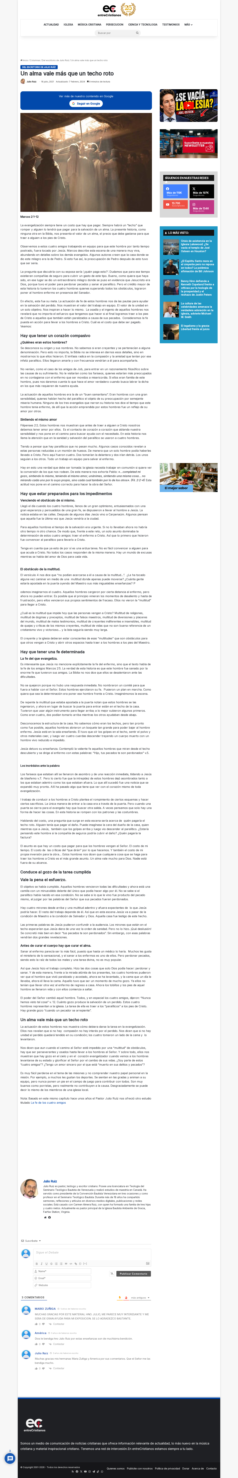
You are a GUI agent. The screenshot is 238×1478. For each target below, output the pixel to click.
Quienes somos (116, 1468)
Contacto (211, 1468)
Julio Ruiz (31, 81)
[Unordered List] (61, 1264)
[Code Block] (70, 1264)
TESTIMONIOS (171, 24)
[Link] (75, 1264)
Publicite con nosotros (140, 1468)
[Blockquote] (66, 1264)
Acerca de (198, 1468)
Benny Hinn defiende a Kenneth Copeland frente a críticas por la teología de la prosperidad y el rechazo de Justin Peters (197, 288)
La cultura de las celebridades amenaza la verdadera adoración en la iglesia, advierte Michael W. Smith (197, 310)
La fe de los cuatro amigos (48, 1102)
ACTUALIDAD (51, 24)
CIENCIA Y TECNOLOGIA (142, 24)
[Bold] (36, 1264)
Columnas (35, 60)
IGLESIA (68, 24)
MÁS (187, 24)
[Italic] (41, 1264)
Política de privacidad (167, 1468)
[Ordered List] (56, 1264)
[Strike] (51, 1264)
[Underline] (46, 1264)
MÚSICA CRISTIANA (89, 24)
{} (80, 1263)
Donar (185, 1468)
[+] (85, 1263)
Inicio (25, 60)
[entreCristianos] (34, 1438)
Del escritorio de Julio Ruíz (55, 60)
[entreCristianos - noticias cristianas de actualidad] (119, 9)
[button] (189, 105)
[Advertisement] (119, 48)
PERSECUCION (114, 24)
